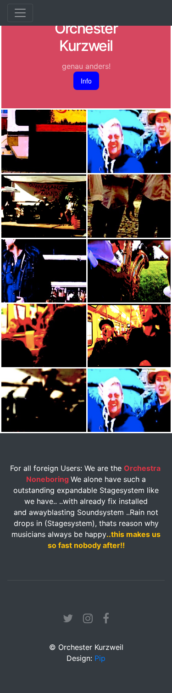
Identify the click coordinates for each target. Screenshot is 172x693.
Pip (99, 658)
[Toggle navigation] (20, 13)
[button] (86, 81)
